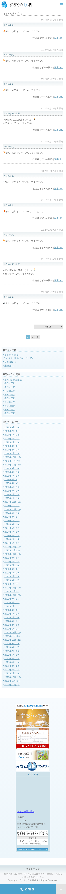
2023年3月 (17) (11, 580)
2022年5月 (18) (11, 614)
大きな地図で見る (25, 811)
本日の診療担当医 (13, 379)
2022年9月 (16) (11, 599)
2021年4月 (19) (11, 662)
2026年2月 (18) (11, 449)
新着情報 (8, 362)
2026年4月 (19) (11, 442)
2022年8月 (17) (11, 602)
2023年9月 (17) (11, 558)
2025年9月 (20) (11, 468)
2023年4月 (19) (11, 576)
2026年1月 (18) (11, 453)
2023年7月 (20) (11, 565)
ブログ (7, 355)
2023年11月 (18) (12, 550)
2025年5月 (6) (11, 483)
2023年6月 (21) (11, 569)
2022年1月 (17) (11, 628)
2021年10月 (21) (12, 640)
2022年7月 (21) (11, 606)
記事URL (58, 38)
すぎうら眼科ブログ (15, 358)
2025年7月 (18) (11, 476)
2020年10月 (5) (11, 684)
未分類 (7, 365)
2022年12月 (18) (12, 587)
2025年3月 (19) (11, 491)
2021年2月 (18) (11, 669)
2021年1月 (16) (11, 673)
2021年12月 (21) (12, 632)
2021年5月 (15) (11, 658)
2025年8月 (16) (11, 472)
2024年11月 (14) (12, 505)
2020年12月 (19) (12, 677)
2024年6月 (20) (11, 524)
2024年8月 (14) (11, 517)
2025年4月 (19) (11, 487)
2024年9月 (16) (11, 513)
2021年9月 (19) (11, 643)
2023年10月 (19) (12, 554)
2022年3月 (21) (11, 621)
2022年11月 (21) (12, 591)
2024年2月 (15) (11, 539)
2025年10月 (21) (12, 464)
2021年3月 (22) (11, 666)
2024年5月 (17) (11, 528)
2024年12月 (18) (12, 502)
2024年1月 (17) (11, 543)
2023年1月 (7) (11, 584)
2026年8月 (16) (11, 427)
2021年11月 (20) (12, 636)
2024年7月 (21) (11, 520)
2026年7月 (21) (11, 431)
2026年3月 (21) (11, 446)
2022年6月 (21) (11, 610)
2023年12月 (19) (12, 546)
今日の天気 (9, 383)
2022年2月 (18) (11, 625)
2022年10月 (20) (12, 595)
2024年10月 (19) (12, 509)
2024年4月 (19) (11, 532)
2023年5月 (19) (11, 572)
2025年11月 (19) (12, 461)
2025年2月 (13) (11, 494)
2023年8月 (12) (11, 561)
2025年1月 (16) (11, 498)
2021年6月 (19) (11, 655)
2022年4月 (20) (11, 617)
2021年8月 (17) (11, 647)
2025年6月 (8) (11, 479)
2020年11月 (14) (12, 681)
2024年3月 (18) (11, 535)
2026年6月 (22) (11, 434)
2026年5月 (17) (11, 438)
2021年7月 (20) (11, 651)
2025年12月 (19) (12, 457)
